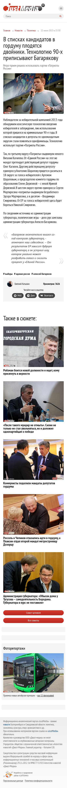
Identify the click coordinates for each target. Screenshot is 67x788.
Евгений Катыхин (22, 284)
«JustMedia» (53, 731)
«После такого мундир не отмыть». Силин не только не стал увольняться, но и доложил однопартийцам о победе (29, 428)
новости (6, 724)
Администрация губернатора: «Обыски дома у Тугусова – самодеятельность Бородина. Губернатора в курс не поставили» (30, 599)
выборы (9, 273)
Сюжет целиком (33, 612)
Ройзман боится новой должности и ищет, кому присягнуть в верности (31, 372)
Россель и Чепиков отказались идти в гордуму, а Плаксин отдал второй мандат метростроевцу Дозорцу (31, 541)
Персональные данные (13, 780)
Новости (18, 30)
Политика (31, 30)
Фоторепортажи (14, 648)
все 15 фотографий (45, 695)
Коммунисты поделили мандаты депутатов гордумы (29, 485)
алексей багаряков (42, 273)
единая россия (23, 273)
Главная (6, 30)
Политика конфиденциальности (38, 780)
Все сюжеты (33, 620)
